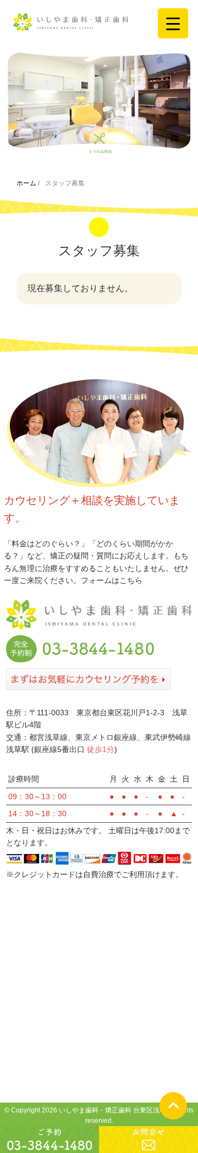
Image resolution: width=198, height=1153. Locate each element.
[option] (99, 104)
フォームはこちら (111, 580)
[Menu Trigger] (173, 23)
